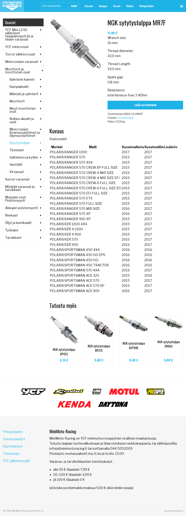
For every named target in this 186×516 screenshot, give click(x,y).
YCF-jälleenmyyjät (16, 461)
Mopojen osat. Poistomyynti (15, 198)
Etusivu (89, 6)
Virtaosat (16, 172)
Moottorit (17, 101)
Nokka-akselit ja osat (21, 120)
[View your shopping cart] (181, 6)
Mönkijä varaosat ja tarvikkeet (20, 188)
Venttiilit (15, 165)
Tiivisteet (16, 150)
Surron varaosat (17, 179)
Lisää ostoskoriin (145, 105)
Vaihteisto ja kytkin (23, 157)
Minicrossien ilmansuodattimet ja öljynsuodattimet (24, 132)
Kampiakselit (19, 87)
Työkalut (11, 230)
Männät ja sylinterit (23, 94)
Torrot (116, 6)
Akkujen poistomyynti (21, 208)
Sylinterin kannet (22, 79)
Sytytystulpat (126, 117)
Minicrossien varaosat (21, 62)
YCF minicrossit (17, 47)
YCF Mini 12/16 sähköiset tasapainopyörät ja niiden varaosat (19, 34)
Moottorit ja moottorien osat (17, 70)
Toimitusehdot (14, 439)
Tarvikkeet (13, 238)
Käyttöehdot (13, 446)
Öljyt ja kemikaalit (18, 223)
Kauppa (103, 6)
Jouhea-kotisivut (173, 510)
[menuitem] (89, 6)
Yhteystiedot (146, 6)
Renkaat (11, 215)
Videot (130, 6)
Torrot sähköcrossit (20, 54)
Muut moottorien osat (22, 110)
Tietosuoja (11, 453)
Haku (74, 6)
